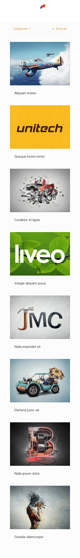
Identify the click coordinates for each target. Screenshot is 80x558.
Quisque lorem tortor (29, 157)
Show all (61, 28)
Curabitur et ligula (27, 220)
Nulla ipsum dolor (27, 474)
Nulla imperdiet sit (27, 347)
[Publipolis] (40, 11)
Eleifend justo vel (26, 410)
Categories (20, 28)
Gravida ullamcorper (29, 537)
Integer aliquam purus (30, 283)
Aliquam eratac (25, 93)
